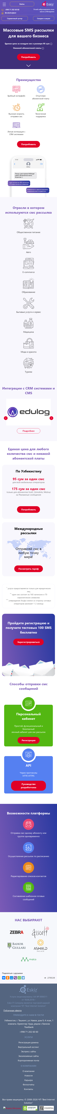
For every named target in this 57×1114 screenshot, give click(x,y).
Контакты (28, 1089)
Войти (22, 4)
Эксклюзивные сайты (28, 1056)
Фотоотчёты (28, 1084)
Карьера (28, 1080)
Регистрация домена (28, 1042)
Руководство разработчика (28, 786)
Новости (28, 1075)
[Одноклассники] (7, 977)
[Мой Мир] (11, 977)
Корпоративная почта (28, 1060)
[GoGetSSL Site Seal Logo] (30, 1108)
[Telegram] (23, 977)
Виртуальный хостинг (28, 1047)
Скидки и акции (43, 18)
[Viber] (15, 977)
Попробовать (28, 57)
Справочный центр (14, 18)
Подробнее (29, 430)
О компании (28, 1071)
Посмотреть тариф (28, 568)
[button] (51, 418)
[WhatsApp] (19, 977)
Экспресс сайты (28, 1051)
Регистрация (28, 740)
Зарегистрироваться (28, 641)
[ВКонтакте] (3, 977)
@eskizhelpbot (10, 13)
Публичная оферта (12, 1010)
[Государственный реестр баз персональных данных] (46, 1108)
